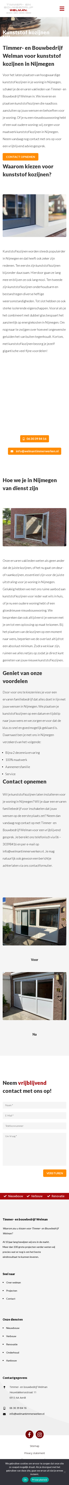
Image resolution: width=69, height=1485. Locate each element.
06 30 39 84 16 (36, 439)
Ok (25, 1479)
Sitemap (34, 1446)
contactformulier (40, 865)
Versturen (55, 1173)
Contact (10, 1298)
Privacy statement (34, 1453)
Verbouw (36, 1196)
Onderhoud (12, 1352)
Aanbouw (11, 1360)
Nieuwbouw (15, 1196)
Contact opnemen (20, 156)
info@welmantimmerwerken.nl (37, 451)
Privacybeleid (39, 1479)
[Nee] (64, 1472)
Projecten (11, 1290)
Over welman (13, 1282)
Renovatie (58, 1196)
